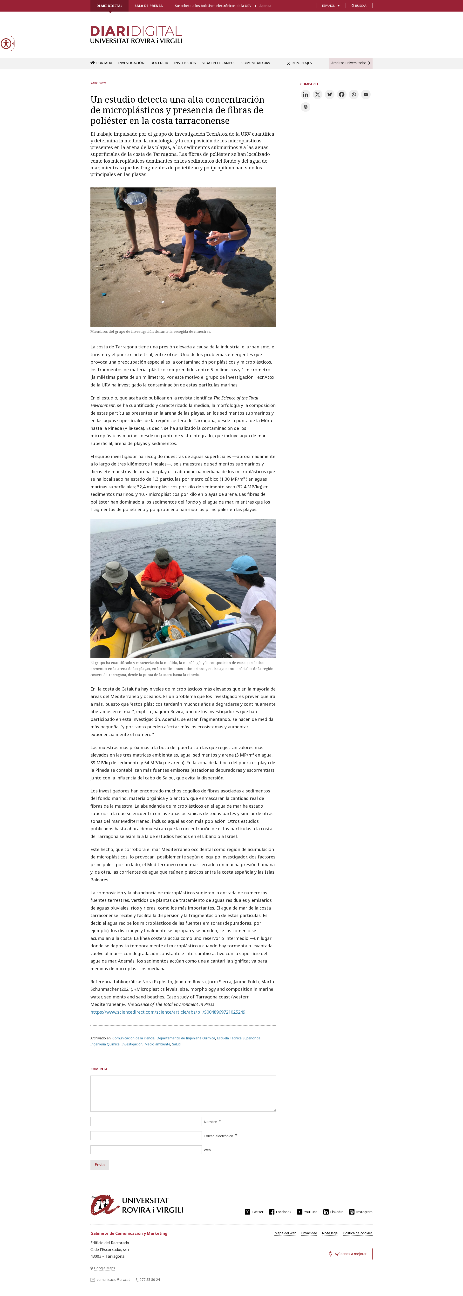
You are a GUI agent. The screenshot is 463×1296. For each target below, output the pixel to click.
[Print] (305, 107)
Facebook (283, 1212)
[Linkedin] (305, 94)
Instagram (364, 1212)
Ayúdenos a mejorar (351, 1253)
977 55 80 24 (150, 1279)
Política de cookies (358, 1233)
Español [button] (328, 6)
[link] (136, 37)
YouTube (311, 1212)
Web (207, 1150)
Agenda (265, 5)
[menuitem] (285, 1233)
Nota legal (330, 1233)
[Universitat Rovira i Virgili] (136, 1205)
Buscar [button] (360, 6)
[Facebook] (342, 94)
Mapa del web (285, 1233)
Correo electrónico (218, 1136)
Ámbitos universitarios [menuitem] (349, 62)
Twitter (257, 1212)
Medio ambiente (157, 1044)
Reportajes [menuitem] (302, 62)
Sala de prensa (149, 5)
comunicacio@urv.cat (113, 1279)
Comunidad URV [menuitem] (255, 62)
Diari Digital (109, 5)
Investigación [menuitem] (131, 62)
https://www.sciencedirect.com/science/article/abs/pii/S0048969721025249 (167, 1012)
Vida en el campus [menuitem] (218, 62)
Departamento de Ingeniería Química (186, 1038)
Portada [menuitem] (104, 62)
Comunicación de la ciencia (133, 1038)
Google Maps (104, 1268)
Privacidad (309, 1233)
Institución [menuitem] (185, 62)
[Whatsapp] (354, 94)
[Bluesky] (329, 94)
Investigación (132, 1044)
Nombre (210, 1121)
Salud (176, 1044)
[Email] (366, 94)
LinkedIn (336, 1212)
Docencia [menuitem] (159, 62)
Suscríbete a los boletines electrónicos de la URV (213, 5)
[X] (317, 94)
